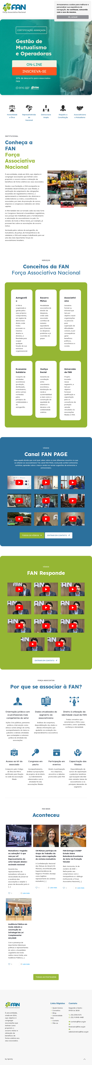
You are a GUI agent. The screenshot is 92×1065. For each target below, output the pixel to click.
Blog (54, 1013)
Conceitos (56, 1010)
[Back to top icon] (84, 1059)
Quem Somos (57, 1008)
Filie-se (55, 1023)
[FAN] (14, 8)
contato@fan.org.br (78, 1022)
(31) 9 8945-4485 (77, 1017)
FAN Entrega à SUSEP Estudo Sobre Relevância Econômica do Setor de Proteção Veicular (73, 856)
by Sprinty (9, 1059)
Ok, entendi (72, 17)
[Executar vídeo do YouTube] (19, 482)
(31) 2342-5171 (75, 1015)
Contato (55, 1021)
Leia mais (26, 893)
